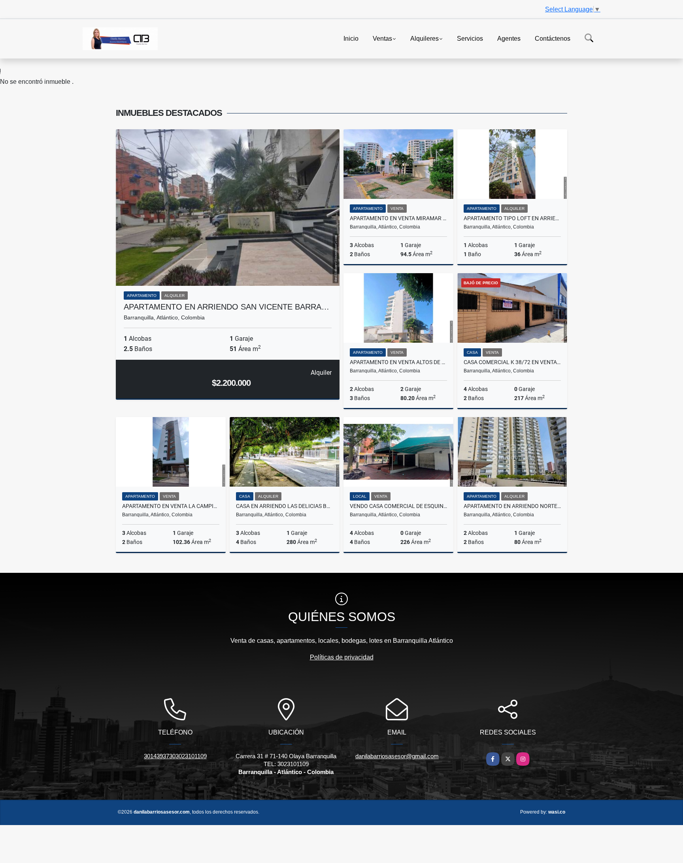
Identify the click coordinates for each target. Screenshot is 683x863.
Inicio (350, 38)
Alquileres (424, 38)
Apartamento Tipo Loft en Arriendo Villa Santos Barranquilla (512, 218)
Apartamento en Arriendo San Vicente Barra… (226, 306)
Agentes (509, 38)
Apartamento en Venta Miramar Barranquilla (398, 218)
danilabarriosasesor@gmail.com (397, 756)
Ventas (382, 38)
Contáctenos (552, 38)
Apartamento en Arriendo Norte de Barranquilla (512, 506)
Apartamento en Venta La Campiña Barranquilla (170, 506)
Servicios (470, 38)
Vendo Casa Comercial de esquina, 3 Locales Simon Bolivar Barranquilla (398, 506)
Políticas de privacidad (342, 657)
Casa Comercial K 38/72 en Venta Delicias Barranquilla (512, 362)
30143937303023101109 (175, 756)
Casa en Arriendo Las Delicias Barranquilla (284, 506)
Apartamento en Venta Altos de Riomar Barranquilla (398, 362)
